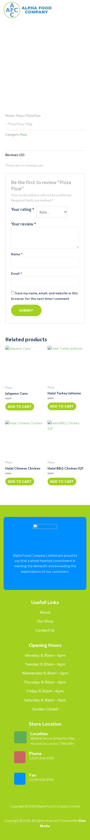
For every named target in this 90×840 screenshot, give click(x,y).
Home (9, 116)
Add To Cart (19, 406)
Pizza (20, 116)
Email (16, 273)
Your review (23, 223)
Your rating (22, 209)
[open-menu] (77, 10)
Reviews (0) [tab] (14, 155)
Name (17, 254)
